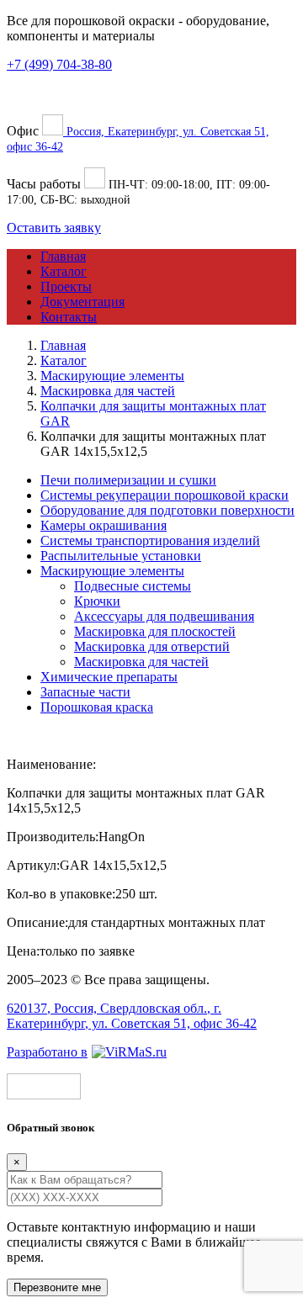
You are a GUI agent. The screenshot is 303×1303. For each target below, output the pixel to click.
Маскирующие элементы (112, 571)
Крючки (97, 601)
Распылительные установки (120, 555)
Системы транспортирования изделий (150, 540)
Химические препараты (109, 677)
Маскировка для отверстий (152, 646)
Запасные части (85, 692)
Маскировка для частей (141, 661)
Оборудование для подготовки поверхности (167, 510)
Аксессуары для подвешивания (164, 616)
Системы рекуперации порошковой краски (164, 495)
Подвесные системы (132, 586)
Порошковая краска (96, 707)
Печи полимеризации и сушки (128, 480)
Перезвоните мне (57, 1287)
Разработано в (47, 1052)
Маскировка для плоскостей (155, 631)
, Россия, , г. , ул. (132, 1015)
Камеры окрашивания (103, 525)
